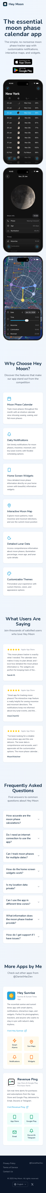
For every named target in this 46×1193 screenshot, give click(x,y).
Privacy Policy (9, 1163)
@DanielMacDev (36, 1163)
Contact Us (8, 1171)
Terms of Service (10, 1167)
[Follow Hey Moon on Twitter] (32, 1184)
